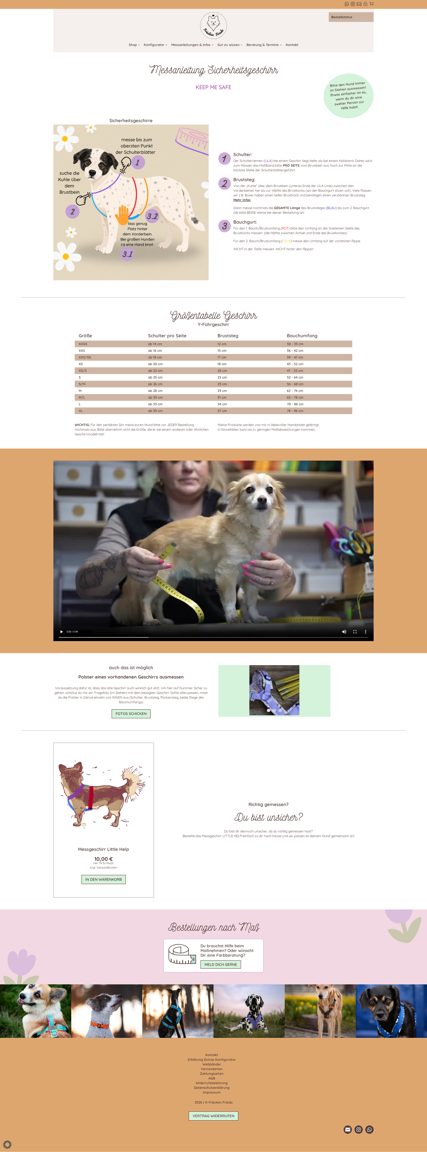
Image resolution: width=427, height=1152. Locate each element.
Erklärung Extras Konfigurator (212, 1060)
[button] (7, 1144)
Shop (133, 45)
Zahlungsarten (212, 1074)
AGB (211, 1078)
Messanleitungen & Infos (190, 45)
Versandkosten (107, 867)
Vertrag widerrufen (213, 1116)
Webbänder (211, 1064)
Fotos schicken (131, 713)
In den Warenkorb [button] (103, 879)
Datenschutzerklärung (212, 1088)
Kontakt (292, 45)
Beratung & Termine (263, 45)
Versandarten (212, 1069)
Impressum (212, 1092)
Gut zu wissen (229, 45)
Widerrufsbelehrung (212, 1083)
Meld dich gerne (220, 964)
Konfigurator (154, 45)
